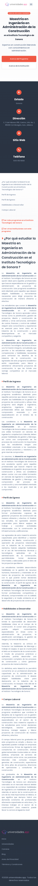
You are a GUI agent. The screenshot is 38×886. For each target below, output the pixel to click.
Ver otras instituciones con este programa (16, 230)
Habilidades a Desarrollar (13, 205)
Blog (3, 854)
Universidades (8, 844)
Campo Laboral (8, 210)
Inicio (4, 839)
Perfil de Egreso (8, 200)
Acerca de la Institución (19, 66)
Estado (19, 99)
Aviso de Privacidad (10, 859)
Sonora (19, 103)
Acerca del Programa (19, 59)
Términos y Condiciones (12, 864)
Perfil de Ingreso (9, 194)
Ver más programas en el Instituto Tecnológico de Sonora (17, 221)
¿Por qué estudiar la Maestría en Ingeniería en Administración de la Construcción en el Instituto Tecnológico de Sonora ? (16, 186)
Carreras (5, 849)
